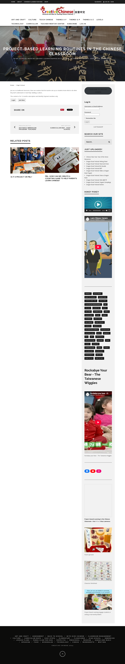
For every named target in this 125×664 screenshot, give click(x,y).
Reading (87, 640)
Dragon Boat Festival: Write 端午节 (96, 180)
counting (96, 308)
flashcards (89, 315)
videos (106, 347)
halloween (88, 322)
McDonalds (47, 642)
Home (13, 1)
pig (86, 336)
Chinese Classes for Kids (33, 1)
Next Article (65, 125)
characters (102, 297)
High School (20, 58)
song (107, 340)
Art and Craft (18, 20)
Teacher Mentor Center (52, 24)
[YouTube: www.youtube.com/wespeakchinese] (92, 471)
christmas (103, 300)
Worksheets (88, 642)
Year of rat (99, 358)
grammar (88, 318)
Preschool (74, 640)
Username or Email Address (93, 106)
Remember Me (91, 118)
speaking (95, 344)
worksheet (99, 351)
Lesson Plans (22, 640)
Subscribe (72, 24)
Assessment (38, 636)
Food (36, 642)
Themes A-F (61, 20)
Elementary (64, 638)
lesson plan (105, 329)
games (105, 315)
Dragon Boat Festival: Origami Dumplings (98, 182)
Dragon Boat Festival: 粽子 (94, 168)
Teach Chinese (46, 20)
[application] (98, 204)
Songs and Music (103, 640)
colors (87, 308)
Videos (75, 642)
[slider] (97, 210)
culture (88, 311)
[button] (98, 204)
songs (87, 344)
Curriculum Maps (32, 638)
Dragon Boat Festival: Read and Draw (97, 164)
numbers (106, 333)
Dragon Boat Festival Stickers (95, 184)
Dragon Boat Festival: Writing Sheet (96, 161)
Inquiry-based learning (40, 58)
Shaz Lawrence (105, 521)
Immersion (110, 638)
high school (100, 322)
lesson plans (89, 333)
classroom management (93, 304)
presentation (89, 340)
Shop (46, 1)
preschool (99, 336)
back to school (90, 297)
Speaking (26, 642)
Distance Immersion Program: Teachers (28, 128)
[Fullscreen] (109, 210)
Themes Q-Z (88, 20)
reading (100, 340)
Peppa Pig (61, 640)
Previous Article (25, 125)
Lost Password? (98, 127)
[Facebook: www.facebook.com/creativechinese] (87, 471)
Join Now (22, 100)
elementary (97, 311)
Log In (83, 24)
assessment (97, 293)
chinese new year (90, 300)
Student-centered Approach (95, 58)
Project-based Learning (66, 58)
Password (87, 112)
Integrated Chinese (91, 329)
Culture (32, 20)
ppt (92, 336)
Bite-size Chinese (75, 636)
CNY (105, 304)
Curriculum (32, 24)
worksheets (89, 354)
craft (105, 308)
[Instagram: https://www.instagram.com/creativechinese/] (98, 471)
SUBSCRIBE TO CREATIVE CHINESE (98, 90)
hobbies (88, 326)
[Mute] (107, 210)
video (99, 347)
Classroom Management (99, 636)
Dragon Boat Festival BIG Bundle (96, 166)
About (19, 1)
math (99, 333)
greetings (98, 318)
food (97, 315)
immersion (97, 326)
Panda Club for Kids (43, 640)
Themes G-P (74, 20)
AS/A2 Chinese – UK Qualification (61, 173)
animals (88, 293)
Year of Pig (89, 358)
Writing (102, 642)
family (107, 311)
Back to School (55, 636)
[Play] (87, 210)
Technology (17, 24)
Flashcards (79, 638)
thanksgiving (89, 347)
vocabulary (89, 351)
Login (13, 100)
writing (99, 354)
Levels (100, 20)
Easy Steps (50, 638)
